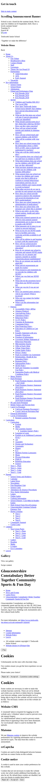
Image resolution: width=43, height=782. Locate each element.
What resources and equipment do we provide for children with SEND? (28, 272)
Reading (14, 542)
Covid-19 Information (19, 416)
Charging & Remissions (24, 322)
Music (17, 455)
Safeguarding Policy (23, 363)
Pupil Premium (16, 379)
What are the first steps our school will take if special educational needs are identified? (28, 117)
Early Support (20, 78)
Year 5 (17, 518)
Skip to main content (8, 11)
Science (18, 464)
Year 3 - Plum (20, 531)
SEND (13, 100)
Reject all (5, 677)
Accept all (14, 677)
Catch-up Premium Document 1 (27, 409)
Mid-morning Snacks (23, 344)
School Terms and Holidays (21, 477)
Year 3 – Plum (16, 466)
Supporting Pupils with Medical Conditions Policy (27, 373)
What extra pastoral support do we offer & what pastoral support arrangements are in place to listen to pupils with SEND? (28, 220)
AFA (17, 76)
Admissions (15, 89)
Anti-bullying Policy (23, 313)
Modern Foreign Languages (25, 453)
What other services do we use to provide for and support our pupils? (28, 190)
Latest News (15, 481)
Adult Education (21, 74)
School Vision (16, 85)
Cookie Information (13, 633)
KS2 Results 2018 (22, 98)
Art (16, 440)
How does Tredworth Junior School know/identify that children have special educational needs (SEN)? (28, 109)
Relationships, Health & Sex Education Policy (26, 358)
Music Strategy (16, 376)
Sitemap (9, 631)
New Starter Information (20, 492)
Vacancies (14, 80)
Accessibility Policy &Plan (25, 309)
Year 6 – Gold (16, 472)
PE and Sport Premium (19, 403)
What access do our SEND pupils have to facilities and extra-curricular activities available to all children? (28, 234)
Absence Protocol (22, 311)
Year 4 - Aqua (20, 533)
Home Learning (16, 511)
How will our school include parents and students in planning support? (27, 130)
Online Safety (16, 496)
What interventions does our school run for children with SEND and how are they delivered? (28, 163)
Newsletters (15, 483)
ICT (16, 451)
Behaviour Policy (21, 318)
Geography (19, 446)
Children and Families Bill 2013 (27, 102)
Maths (17, 427)
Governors (15, 67)
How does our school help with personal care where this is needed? (28, 208)
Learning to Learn (22, 433)
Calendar (14, 479)
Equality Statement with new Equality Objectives (26, 334)
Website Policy (11, 635)
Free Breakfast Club (18, 485)
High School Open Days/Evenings (24, 505)
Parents (8, 474)
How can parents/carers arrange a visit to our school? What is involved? (27, 294)
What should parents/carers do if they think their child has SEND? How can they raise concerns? (27, 124)
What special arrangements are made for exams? (26, 266)
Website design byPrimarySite (18, 646)
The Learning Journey (23, 429)
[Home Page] (4, 32)
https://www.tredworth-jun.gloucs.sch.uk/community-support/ (19, 621)
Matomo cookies (13, 735)
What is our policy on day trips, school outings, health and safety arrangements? (27, 213)
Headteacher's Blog (18, 61)
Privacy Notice (21, 352)
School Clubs (16, 488)
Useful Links (15, 525)
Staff (12, 65)
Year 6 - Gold (20, 538)
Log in (8, 551)
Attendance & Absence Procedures (24, 490)
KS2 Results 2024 (22, 93)
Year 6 (17, 520)
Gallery (13, 540)
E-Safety (14, 546)
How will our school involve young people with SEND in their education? (28, 246)
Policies (13, 307)
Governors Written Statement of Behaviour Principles (27, 340)
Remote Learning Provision (25, 418)
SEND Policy (20, 366)
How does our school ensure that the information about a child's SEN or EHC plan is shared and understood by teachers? (27, 146)
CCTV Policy (20, 320)
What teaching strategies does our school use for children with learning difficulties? (27, 169)
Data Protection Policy (23, 326)
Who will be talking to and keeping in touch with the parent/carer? (28, 240)
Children (9, 527)
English (18, 424)
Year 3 (17, 514)
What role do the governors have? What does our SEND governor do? (28, 283)
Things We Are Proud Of (20, 69)
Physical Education (22, 457)
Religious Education (23, 461)
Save (22, 780)
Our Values (15, 58)
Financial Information (19, 413)
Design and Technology (24, 444)
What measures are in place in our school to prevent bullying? (28, 227)
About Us (9, 56)
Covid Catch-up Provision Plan (27, 411)
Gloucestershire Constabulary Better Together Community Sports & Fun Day (23, 598)
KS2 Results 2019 (22, 95)
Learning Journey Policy (29, 431)
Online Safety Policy (23, 350)
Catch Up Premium (18, 407)
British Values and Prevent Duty (23, 405)
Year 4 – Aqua (16, 468)
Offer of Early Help (22, 346)
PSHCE (18, 459)
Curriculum (10, 420)
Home (8, 54)
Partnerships (15, 72)
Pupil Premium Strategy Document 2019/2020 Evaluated (28, 399)
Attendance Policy (22, 315)
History (18, 448)
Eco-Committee (16, 549)
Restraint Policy (21, 361)
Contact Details (16, 63)
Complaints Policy (22, 324)
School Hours (16, 87)
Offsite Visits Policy (22, 348)
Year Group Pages (17, 529)
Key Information (12, 82)
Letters (13, 494)
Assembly (19, 442)
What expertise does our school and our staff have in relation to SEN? (28, 157)
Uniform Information (18, 498)
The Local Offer (21, 104)
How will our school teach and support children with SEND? (26, 136)
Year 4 (17, 516)
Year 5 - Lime (20, 535)
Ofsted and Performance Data (22, 91)
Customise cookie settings (29, 677)
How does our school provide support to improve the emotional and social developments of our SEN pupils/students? (27, 197)
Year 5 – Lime (16, 470)
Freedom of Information (24, 337)
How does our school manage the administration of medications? (27, 203)
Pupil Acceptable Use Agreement (27, 355)
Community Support (18, 522)
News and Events (12, 593)
